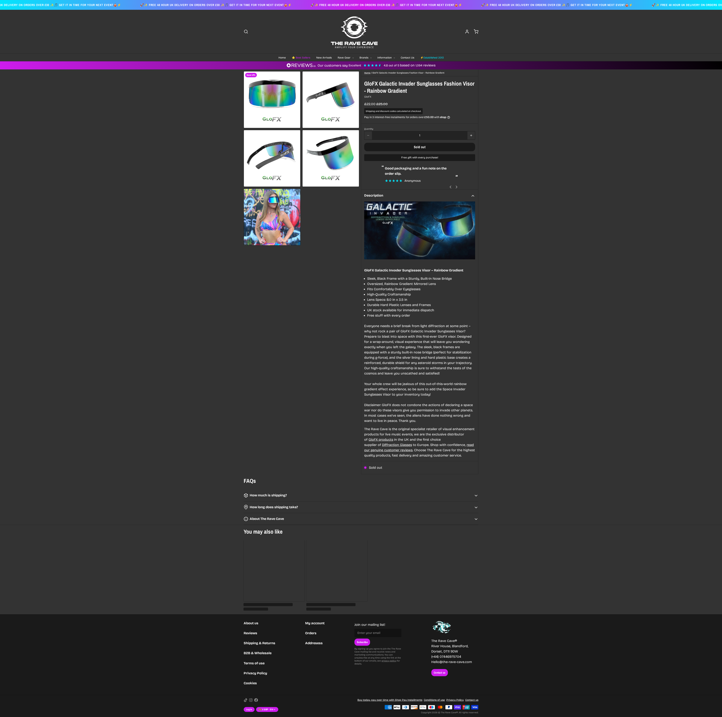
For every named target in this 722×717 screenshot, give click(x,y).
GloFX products (381, 439)
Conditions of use (434, 700)
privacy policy (388, 660)
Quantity (368, 129)
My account (315, 623)
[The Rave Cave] (354, 31)
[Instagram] (251, 700)
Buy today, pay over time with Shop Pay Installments (389, 700)
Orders (310, 633)
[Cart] (474, 31)
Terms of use (254, 663)
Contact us (439, 672)
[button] (419, 147)
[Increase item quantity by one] (471, 135)
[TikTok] (245, 700)
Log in (249, 709)
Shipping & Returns (259, 643)
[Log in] (465, 31)
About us (251, 623)
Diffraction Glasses (397, 445)
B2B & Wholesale (258, 653)
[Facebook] (256, 700)
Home (367, 72)
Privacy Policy (255, 673)
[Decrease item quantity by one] (368, 135)
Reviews (250, 633)
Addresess (314, 643)
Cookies (250, 683)
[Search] (246, 31)
